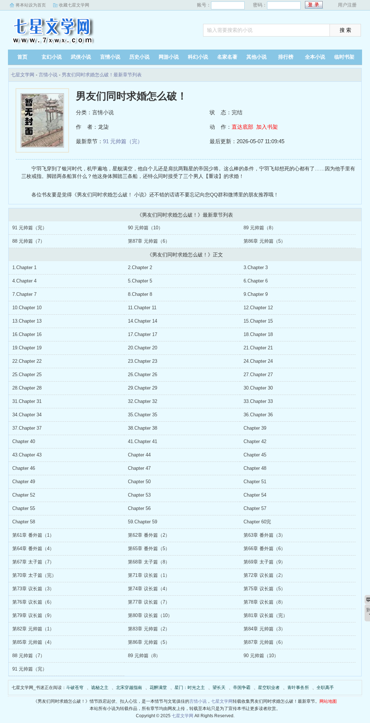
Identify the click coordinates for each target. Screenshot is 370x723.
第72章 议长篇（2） (264, 575)
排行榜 (285, 57)
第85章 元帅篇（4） (33, 642)
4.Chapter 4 (24, 281)
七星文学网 (53, 30)
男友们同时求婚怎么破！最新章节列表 (102, 74)
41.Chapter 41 (142, 441)
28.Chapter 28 (27, 388)
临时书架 (344, 57)
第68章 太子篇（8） (149, 562)
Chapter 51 (255, 481)
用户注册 (347, 5)
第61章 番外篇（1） (33, 535)
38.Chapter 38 (142, 428)
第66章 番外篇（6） (264, 548)
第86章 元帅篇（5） (264, 241)
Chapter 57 (255, 508)
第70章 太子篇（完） (34, 575)
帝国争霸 (241, 687)
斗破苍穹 (74, 687)
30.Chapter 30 (258, 388)
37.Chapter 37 (27, 428)
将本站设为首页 (31, 5)
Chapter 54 (255, 495)
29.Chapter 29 (142, 388)
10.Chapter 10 (27, 307)
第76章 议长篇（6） (33, 602)
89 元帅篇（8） (260, 227)
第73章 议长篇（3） (33, 588)
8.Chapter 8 (140, 294)
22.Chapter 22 (27, 361)
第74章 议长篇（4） (149, 588)
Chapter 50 (139, 481)
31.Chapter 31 (27, 401)
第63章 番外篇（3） (264, 535)
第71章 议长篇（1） (149, 575)
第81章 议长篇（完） (266, 615)
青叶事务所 (298, 687)
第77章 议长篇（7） (149, 602)
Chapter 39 (255, 428)
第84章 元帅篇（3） (264, 628)
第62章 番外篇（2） (149, 535)
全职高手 (325, 687)
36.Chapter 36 (258, 414)
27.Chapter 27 (258, 374)
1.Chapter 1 (24, 267)
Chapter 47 (139, 468)
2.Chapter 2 (140, 267)
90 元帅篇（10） (145, 227)
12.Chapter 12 (258, 307)
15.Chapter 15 (258, 321)
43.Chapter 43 (27, 455)
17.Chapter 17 (142, 334)
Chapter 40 (23, 441)
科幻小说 (198, 57)
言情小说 (110, 57)
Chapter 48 (255, 468)
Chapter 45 (255, 455)
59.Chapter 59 (142, 521)
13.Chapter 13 (27, 321)
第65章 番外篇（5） (149, 548)
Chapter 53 (139, 495)
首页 (22, 57)
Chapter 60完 (257, 521)
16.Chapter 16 (27, 334)
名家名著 (227, 57)
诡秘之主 (99, 687)
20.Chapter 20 (142, 347)
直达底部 (242, 127)
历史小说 (139, 57)
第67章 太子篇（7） (33, 562)
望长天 (218, 687)
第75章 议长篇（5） (264, 588)
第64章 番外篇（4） (33, 548)
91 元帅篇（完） (123, 141)
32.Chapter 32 (142, 401)
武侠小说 (81, 57)
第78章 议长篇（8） (264, 602)
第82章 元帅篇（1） (33, 628)
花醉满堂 (158, 687)
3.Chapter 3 (256, 267)
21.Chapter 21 (258, 347)
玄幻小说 (52, 57)
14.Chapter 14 (142, 321)
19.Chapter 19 (27, 347)
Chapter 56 (139, 508)
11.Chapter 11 (142, 307)
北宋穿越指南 (129, 687)
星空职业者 (269, 687)
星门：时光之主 (190, 687)
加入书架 (267, 127)
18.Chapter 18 (258, 334)
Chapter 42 (255, 441)
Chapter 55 (23, 508)
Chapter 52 (23, 495)
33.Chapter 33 (258, 401)
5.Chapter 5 (140, 281)
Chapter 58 (23, 521)
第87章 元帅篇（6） (149, 241)
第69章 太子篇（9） (264, 562)
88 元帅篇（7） (28, 241)
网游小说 (169, 57)
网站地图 (328, 701)
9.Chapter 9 (256, 294)
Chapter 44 (139, 455)
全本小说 (315, 57)
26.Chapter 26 (142, 374)
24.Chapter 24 (258, 361)
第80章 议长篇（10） (150, 615)
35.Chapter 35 (142, 414)
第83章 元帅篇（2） (149, 628)
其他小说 (256, 57)
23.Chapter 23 (142, 361)
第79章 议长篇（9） (33, 615)
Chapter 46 (23, 468)
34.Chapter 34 (27, 414)
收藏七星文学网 (74, 5)
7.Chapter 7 (24, 294)
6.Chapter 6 (256, 281)
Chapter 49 (23, 481)
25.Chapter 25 (27, 374)
